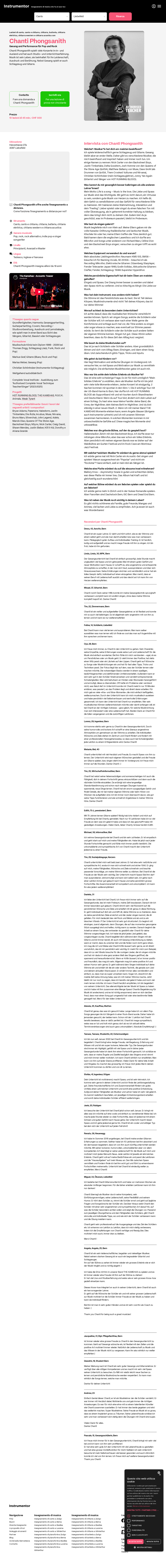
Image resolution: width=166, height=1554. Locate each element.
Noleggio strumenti (17, 1531)
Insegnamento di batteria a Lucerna (87, 1544)
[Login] (154, 6)
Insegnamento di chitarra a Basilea (87, 1525)
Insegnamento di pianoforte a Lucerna (51, 1544)
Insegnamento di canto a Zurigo (48, 1519)
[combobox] (159, 1472)
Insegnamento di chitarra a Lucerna (87, 1528)
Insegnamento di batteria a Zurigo (86, 1535)
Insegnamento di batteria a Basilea (87, 1541)
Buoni (11, 1522)
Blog (11, 1538)
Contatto (13, 1544)
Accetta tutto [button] (135, 1541)
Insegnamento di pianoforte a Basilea (50, 1541)
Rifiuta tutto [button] (153, 1541)
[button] (144, 1510)
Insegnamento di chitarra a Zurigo (86, 1519)
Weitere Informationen (141, 1506)
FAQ (11, 1519)
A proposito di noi (17, 1528)
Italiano (124, 1552)
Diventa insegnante (17, 1525)
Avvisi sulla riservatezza (19, 1541)
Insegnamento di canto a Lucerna (49, 1528)
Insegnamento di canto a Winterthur (50, 1531)
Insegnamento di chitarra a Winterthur (88, 1531)
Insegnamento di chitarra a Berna (86, 1522)
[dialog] (144, 1510)
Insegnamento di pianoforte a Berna (50, 1538)
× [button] (160, 1475)
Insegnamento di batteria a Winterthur (88, 1547)
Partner (12, 1535)
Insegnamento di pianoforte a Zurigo (50, 1535)
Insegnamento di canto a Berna (48, 1522)
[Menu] (159, 6)
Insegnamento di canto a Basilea (48, 1525)
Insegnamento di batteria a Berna (86, 1538)
